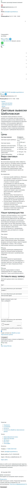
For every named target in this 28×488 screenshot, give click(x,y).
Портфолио (5, 24)
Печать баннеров (5, 53)
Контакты (4, 32)
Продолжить (3, 479)
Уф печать (3, 70)
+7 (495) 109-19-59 (6, 41)
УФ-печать (6, 440)
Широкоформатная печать (8, 56)
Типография (4, 67)
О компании (5, 21)
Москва (6, 346)
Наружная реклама (6, 60)
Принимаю (3, 487)
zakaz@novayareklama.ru (11, 11)
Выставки (3, 63)
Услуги (3, 74)
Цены (3, 28)
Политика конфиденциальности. (18, 484)
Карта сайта (4, 459)
